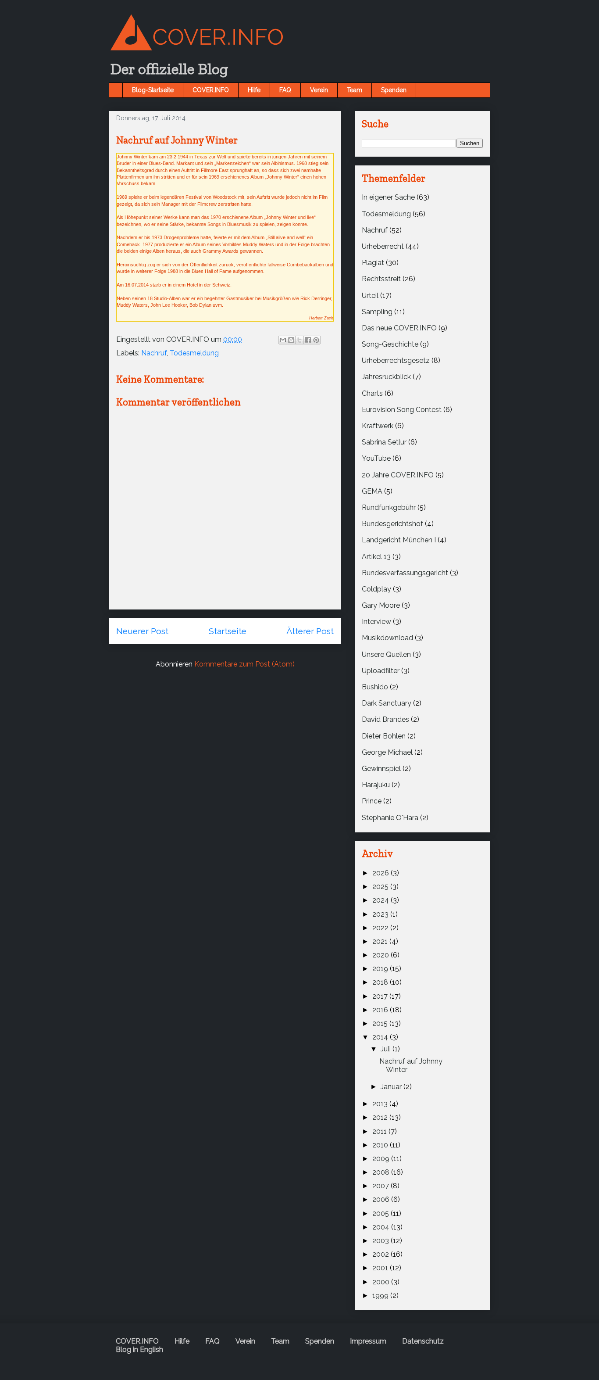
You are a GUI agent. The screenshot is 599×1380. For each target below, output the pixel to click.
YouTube (376, 458)
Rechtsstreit (381, 279)
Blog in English (139, 1349)
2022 (381, 928)
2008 (381, 1172)
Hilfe (254, 89)
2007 (381, 1186)
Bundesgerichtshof (392, 524)
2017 (380, 996)
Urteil (370, 295)
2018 (381, 982)
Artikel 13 (376, 556)
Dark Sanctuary (386, 703)
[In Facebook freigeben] (307, 340)
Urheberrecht (383, 246)
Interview (376, 621)
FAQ (285, 89)
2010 (381, 1145)
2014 (381, 1037)
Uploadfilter (380, 671)
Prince (372, 801)
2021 (380, 941)
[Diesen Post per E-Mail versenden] (282, 340)
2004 (381, 1227)
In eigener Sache (388, 197)
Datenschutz (423, 1341)
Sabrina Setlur (384, 442)
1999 (381, 1295)
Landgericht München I (399, 540)
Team (354, 89)
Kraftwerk (377, 426)
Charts (372, 393)
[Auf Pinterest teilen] (316, 340)
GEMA (372, 491)
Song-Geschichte (390, 344)
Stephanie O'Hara (390, 818)
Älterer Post (310, 631)
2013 (380, 1104)
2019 (381, 968)
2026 (381, 873)
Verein (319, 89)
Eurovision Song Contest (402, 409)
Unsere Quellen (386, 654)
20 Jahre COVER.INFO (398, 475)
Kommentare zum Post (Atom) (244, 664)
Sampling (377, 312)
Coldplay (376, 589)
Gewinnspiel (381, 768)
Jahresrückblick (386, 377)
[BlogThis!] (291, 340)
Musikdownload (387, 638)
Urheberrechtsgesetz (396, 360)
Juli (386, 1049)
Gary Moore (381, 605)
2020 (381, 955)
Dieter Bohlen (384, 736)
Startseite (227, 631)
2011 (380, 1131)
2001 (381, 1268)
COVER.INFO (211, 89)
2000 (381, 1282)
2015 (380, 1023)
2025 (381, 886)
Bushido (375, 687)
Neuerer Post (142, 631)
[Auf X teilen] (299, 340)
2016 (381, 1010)
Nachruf (154, 353)
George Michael (387, 752)
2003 (381, 1241)
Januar (392, 1086)
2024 (381, 900)
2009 (381, 1158)
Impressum (368, 1341)
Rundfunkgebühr (389, 507)
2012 (380, 1117)
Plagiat (373, 262)
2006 (381, 1199)
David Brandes (385, 719)
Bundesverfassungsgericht (405, 573)
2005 (381, 1213)
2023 (381, 914)
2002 (381, 1254)
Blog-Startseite (153, 89)
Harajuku (376, 785)
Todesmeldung (194, 353)
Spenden (393, 89)
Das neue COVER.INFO (399, 328)
